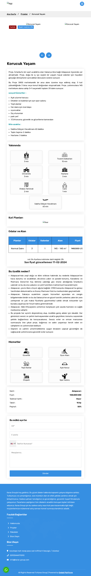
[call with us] (6, 570)
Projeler (24, 14)
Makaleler (14, 532)
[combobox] (13, 443)
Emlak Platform (66, 573)
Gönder (46, 473)
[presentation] (42, 55)
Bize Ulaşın (14, 536)
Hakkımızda (15, 523)
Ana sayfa (11, 14)
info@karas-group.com (19, 560)
